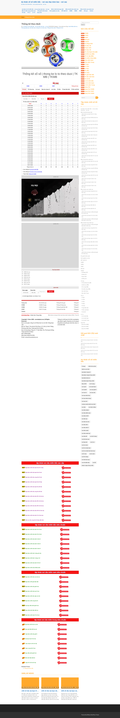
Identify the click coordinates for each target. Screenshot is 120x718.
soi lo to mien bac (86, 448)
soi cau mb (92, 392)
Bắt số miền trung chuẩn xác (29, 10)
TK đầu (87, 70)
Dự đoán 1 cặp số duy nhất (88, 375)
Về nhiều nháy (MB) (90, 58)
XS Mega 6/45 (89, 43)
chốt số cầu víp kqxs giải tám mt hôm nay (90, 246)
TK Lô (28, 12)
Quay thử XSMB (89, 89)
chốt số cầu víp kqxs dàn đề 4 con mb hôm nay (89, 139)
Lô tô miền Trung (90, 85)
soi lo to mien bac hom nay (88, 450)
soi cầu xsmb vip (86, 433)
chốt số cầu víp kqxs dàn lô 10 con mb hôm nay (89, 153)
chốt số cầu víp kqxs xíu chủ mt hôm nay (90, 232)
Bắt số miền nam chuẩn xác (87, 9)
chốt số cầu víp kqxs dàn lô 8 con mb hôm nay (50, 691)
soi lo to (92, 442)
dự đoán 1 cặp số (86, 372)
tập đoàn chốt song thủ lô (31, 600)
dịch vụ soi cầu (85, 369)
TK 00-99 (87, 79)
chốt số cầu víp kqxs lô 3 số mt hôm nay (89, 249)
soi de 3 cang (93, 436)
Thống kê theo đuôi (51, 27)
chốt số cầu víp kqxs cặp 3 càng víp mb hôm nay (70, 691)
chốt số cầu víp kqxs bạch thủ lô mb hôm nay (89, 132)
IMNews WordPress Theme (93, 714)
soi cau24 (84, 389)
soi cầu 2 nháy (92, 407)
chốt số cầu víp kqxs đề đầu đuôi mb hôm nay (90, 118)
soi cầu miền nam (86, 413)
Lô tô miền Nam (89, 83)
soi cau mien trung (86, 398)
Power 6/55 (88, 47)
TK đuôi (87, 72)
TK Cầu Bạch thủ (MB (91, 52)
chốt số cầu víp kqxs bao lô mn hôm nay (89, 198)
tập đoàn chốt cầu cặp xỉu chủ (32, 596)
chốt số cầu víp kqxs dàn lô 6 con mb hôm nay (90, 162)
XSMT (80, 10)
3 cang (83, 366)
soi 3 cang (92, 383)
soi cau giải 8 (93, 389)
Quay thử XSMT (89, 91)
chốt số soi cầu (92, 366)
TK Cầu (23, 12)
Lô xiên (87, 66)
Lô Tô (33, 12)
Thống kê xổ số (59, 27)
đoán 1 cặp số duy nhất (87, 465)
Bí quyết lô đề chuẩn (43, 10)
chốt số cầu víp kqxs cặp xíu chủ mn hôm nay (90, 202)
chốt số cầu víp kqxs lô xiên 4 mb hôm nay (89, 186)
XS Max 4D (88, 45)
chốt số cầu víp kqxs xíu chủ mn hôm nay (90, 195)
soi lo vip (84, 453)
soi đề (94, 462)
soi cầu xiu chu (85, 421)
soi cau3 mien (92, 386)
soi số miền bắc (85, 462)
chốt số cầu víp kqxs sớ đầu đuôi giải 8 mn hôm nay (90, 212)
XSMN (75, 10)
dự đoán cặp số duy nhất (88, 380)
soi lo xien (92, 453)
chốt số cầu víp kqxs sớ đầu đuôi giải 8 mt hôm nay (90, 253)
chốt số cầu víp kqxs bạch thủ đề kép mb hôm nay (90, 125)
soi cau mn (84, 401)
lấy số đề (84, 383)
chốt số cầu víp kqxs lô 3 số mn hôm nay (90, 216)
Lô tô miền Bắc (89, 81)
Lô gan (87, 64)
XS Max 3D (88, 50)
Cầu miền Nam (89, 60)
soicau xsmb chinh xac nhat (88, 404)
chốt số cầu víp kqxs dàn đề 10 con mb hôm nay (89, 149)
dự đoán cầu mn (86, 378)
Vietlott (91, 10)
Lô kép (87, 68)
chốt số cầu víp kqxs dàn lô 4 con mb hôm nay (90, 156)
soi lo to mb (85, 445)
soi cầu (83, 407)
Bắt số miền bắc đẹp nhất (57, 9)
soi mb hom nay (86, 459)
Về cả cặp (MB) (89, 56)
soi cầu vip (84, 418)
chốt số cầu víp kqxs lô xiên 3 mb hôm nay (89, 183)
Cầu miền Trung (89, 62)
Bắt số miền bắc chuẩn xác (72, 9)
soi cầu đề (84, 436)
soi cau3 (84, 386)
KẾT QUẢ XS (64, 10)
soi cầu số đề (85, 415)
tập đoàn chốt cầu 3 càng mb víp (33, 553)
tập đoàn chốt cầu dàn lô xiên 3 (33, 543)
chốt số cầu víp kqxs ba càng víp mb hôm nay (90, 121)
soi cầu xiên (85, 424)
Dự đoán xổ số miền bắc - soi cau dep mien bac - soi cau (35, 26)
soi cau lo (84, 392)
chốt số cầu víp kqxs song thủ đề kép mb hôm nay (90, 169)
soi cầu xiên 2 (85, 427)
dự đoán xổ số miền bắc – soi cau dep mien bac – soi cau (44, 2)
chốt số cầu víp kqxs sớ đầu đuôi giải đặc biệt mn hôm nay (90, 219)
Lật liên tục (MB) (89, 54)
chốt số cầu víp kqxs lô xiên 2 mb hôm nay (30, 691)
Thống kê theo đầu (28, 668)
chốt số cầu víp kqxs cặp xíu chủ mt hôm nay (89, 239)
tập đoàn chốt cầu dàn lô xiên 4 (33, 548)
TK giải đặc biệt (89, 74)
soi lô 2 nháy (85, 456)
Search (83, 24)
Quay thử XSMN (89, 93)
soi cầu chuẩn (85, 410)
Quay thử (39, 12)
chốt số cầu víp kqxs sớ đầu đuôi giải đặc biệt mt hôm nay (90, 225)
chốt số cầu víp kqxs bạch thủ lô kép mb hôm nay (90, 128)
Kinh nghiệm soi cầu (54, 10)
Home (22, 17)
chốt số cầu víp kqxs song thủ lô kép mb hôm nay (90, 172)
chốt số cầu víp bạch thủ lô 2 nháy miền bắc (89, 114)
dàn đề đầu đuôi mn (73, 26)
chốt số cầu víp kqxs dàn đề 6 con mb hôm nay (89, 142)
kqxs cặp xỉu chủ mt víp (31, 643)
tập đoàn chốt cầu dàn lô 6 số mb (34, 529)
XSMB (70, 10)
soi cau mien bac (86, 395)
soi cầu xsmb (85, 430)
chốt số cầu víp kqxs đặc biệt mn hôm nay (89, 205)
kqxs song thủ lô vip (30, 648)
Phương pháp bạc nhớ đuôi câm (28, 27)
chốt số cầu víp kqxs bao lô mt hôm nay (89, 235)
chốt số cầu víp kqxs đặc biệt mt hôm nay (90, 242)
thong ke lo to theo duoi (41, 27)
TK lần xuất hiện (89, 76)
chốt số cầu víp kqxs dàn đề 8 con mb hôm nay (89, 146)
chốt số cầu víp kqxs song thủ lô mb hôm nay (89, 165)
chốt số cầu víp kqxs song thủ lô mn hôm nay (89, 192)
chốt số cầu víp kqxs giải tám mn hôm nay (89, 209)
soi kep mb (84, 442)
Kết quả (86, 10)
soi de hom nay (85, 439)
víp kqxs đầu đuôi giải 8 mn (32, 605)
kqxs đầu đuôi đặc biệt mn (31, 610)
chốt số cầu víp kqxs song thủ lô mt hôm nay (89, 228)
